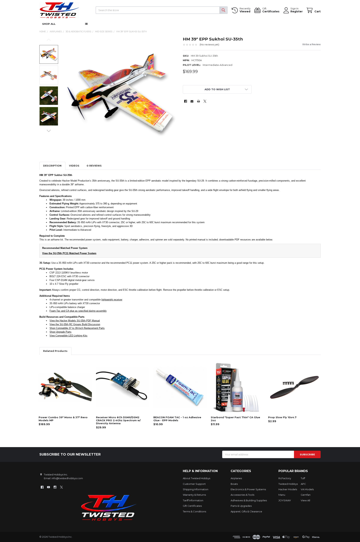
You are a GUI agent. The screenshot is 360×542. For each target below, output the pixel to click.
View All (305, 500)
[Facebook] (185, 101)
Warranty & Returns (194, 494)
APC (303, 483)
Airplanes (236, 478)
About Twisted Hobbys (196, 478)
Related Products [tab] (55, 350)
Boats (234, 483)
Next (48, 131)
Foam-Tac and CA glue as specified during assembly (78, 310)
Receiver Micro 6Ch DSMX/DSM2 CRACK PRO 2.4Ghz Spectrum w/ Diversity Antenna (118, 420)
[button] (217, 89)
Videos (74, 165)
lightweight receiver (111, 299)
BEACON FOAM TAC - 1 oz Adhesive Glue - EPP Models (177, 419)
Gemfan (305, 494)
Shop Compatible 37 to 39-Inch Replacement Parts (77, 328)
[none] (120, 94)
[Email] (192, 101)
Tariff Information (193, 500)
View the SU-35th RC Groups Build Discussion (75, 324)
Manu (281, 494)
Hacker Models (287, 489)
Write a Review (311, 44)
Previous (48, 40)
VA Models (307, 489)
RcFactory (284, 478)
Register (296, 11)
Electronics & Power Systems (248, 489)
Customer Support (194, 483)
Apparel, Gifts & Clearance (246, 511)
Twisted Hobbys (288, 483)
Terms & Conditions (194, 511)
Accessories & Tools (242, 494)
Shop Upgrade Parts (60, 331)
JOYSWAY (284, 500)
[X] (205, 101)
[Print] (198, 101)
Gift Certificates (192, 505)
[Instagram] (55, 487)
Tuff (303, 478)
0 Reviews (94, 165)
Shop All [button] (49, 23)
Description (52, 165)
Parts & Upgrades (241, 505)
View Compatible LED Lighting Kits (68, 335)
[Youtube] (48, 487)
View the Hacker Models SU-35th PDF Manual (75, 320)
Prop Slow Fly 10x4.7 (282, 417)
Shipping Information (195, 489)
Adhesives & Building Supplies (249, 500)
